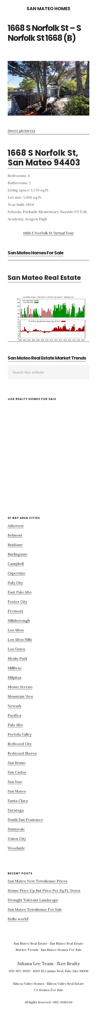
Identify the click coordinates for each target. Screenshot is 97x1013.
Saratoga (16, 810)
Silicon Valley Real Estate (65, 984)
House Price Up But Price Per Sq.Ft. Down (44, 890)
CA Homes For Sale (48, 990)
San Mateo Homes (48, 8)
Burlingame (18, 554)
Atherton (15, 525)
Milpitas (14, 677)
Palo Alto (15, 725)
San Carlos (17, 772)
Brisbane (15, 544)
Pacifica (14, 715)
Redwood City (20, 743)
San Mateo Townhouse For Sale (35, 909)
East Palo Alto (20, 592)
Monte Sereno (20, 687)
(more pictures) (21, 130)
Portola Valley (20, 734)
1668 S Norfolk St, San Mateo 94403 (44, 157)
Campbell (16, 563)
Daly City (15, 582)
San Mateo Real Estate (44, 277)
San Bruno (16, 762)
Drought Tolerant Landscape (33, 900)
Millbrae (15, 668)
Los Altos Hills (20, 639)
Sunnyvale (16, 829)
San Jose (15, 781)
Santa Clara (18, 800)
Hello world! (18, 919)
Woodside (16, 848)
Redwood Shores (22, 753)
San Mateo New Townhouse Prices (37, 881)
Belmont (15, 535)
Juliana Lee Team (35, 963)
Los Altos (16, 630)
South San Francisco (25, 819)
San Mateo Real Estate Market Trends (47, 358)
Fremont (15, 611)
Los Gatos (16, 649)
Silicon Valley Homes (28, 984)
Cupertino (16, 573)
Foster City (17, 601)
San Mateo (17, 791)
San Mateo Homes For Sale (35, 253)
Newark (14, 706)
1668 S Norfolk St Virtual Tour (48, 233)
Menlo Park (17, 658)
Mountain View (20, 696)
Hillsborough (19, 620)
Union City (17, 838)
